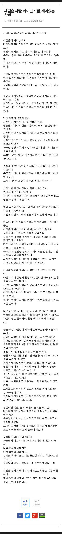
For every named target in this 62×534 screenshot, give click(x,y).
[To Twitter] (27, 513)
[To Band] (42, 513)
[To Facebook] (20, 513)
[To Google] (35, 513)
